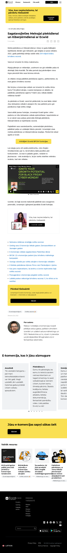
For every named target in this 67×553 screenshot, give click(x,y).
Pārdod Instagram (28, 514)
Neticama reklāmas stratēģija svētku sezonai (26, 242)
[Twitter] (56, 522)
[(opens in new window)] (44, 530)
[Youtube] (59, 525)
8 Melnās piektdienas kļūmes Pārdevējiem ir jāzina (33, 265)
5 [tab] (39, 411)
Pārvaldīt (36, 2)
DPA (39, 543)
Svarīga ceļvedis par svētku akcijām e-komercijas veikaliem (32, 262)
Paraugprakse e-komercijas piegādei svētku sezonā (29, 275)
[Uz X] (55, 41)
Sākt (51, 2)
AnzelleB (9, 368)
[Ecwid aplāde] (47, 522)
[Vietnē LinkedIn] (51, 41)
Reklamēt (26, 2)
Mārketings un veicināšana (43, 476)
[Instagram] (59, 522)
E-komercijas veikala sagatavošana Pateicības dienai (29, 252)
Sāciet (33, 301)
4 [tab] (36, 411)
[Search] (35, 528)
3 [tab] (34, 411)
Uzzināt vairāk (36, 225)
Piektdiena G (39, 367)
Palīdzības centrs (18, 508)
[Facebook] (53, 522)
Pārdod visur (28, 505)
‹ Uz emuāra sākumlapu (16, 29)
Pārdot (17, 2)
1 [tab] (28, 411)
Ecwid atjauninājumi (15, 311)
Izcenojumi (18, 505)
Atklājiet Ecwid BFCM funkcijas (33, 141)
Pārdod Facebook (28, 510)
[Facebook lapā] (48, 41)
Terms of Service (43, 546)
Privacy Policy (32, 543)
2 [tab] (31, 411)
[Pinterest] (50, 522)
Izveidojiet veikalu (51, 18)
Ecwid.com (18, 502)
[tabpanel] (15, 386)
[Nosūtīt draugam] (58, 41)
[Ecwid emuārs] (43, 522)
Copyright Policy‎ (55, 546)
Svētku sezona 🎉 (30, 311)
